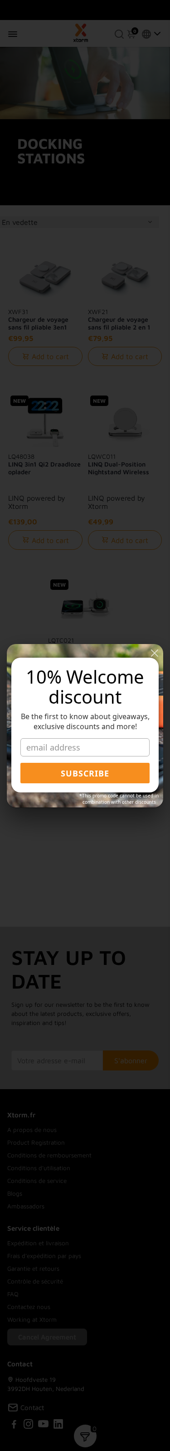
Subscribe (85, 773)
